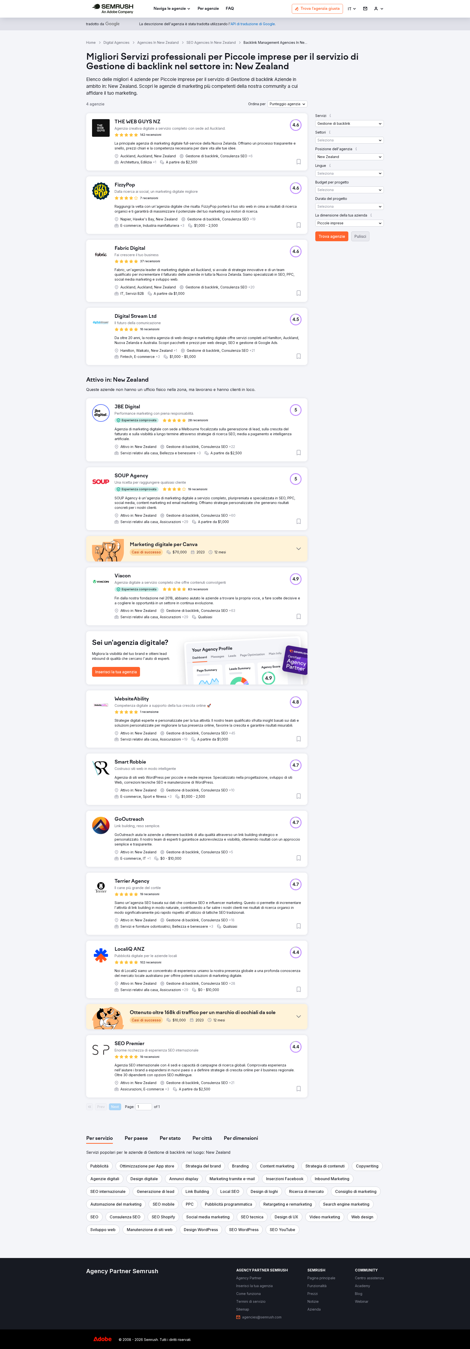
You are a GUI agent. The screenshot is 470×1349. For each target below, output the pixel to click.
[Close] (321, 593)
